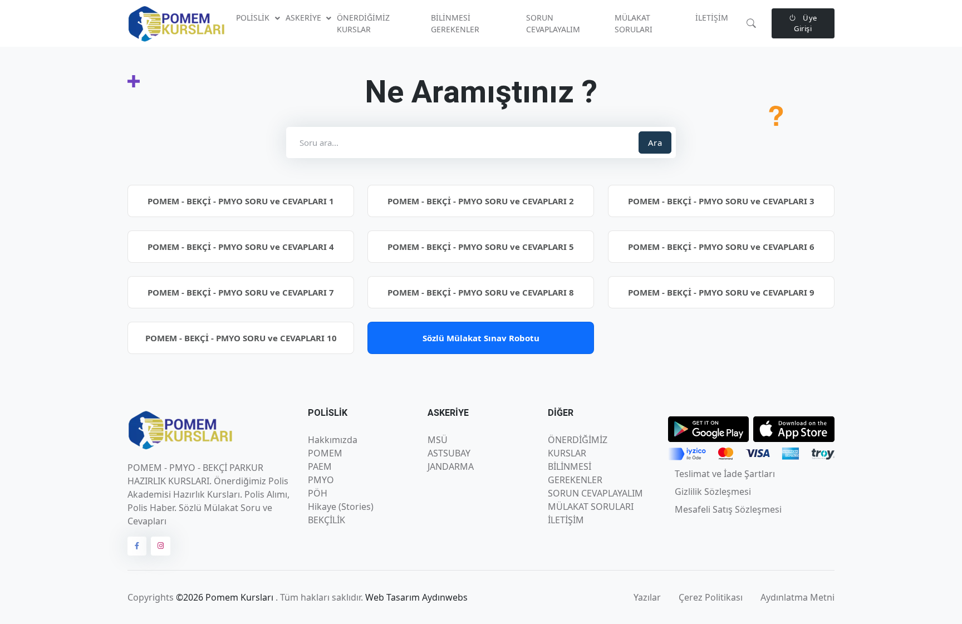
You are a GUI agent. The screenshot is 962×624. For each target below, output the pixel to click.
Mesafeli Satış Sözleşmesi (728, 509)
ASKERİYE (304, 17)
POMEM (325, 453)
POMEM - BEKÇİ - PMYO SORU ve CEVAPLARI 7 (241, 292)
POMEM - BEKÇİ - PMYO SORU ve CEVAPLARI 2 (480, 201)
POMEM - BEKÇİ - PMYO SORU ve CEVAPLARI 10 (241, 337)
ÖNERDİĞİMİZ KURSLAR (363, 23)
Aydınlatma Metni (797, 597)
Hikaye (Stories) (341, 506)
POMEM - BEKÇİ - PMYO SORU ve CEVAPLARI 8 (480, 292)
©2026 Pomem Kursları (226, 597)
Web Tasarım (393, 597)
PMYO (321, 480)
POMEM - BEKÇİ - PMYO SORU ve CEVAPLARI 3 (721, 201)
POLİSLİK (254, 17)
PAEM (320, 466)
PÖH (317, 493)
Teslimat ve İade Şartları (725, 474)
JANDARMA (451, 466)
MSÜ (438, 440)
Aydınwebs (445, 597)
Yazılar (647, 597)
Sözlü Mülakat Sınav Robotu (481, 337)
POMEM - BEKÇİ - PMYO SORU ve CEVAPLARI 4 (241, 246)
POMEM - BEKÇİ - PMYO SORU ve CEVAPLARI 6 (721, 246)
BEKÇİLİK (326, 520)
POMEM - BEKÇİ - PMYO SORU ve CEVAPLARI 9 (721, 292)
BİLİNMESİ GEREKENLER (455, 23)
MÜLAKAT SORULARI (633, 23)
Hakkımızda (332, 440)
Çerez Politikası (711, 597)
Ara (655, 142)
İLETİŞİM (711, 17)
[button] (751, 23)
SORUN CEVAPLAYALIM (553, 23)
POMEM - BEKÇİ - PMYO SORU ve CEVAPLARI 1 (241, 201)
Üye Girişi (805, 23)
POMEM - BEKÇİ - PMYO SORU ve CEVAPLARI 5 (480, 246)
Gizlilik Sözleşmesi (713, 491)
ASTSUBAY (449, 453)
